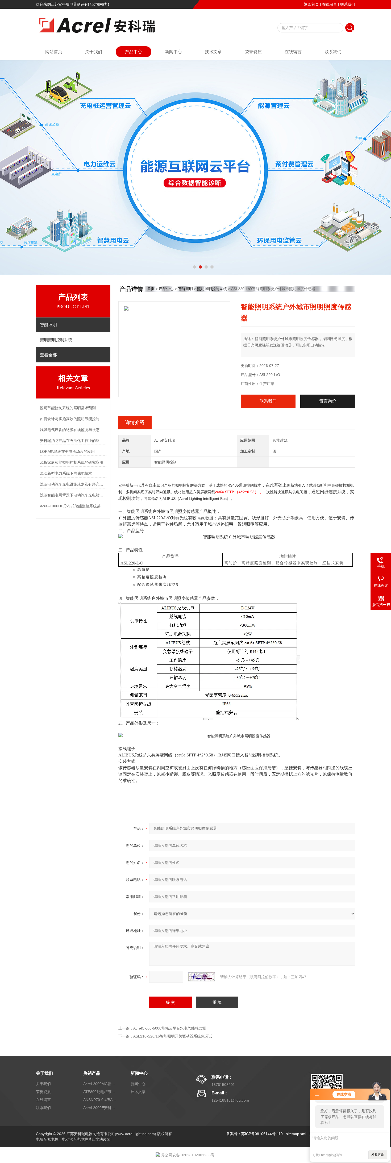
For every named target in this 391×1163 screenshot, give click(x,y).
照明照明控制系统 (56, 340)
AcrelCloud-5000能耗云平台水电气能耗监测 (169, 1028)
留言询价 (327, 401)
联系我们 (347, 4)
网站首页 (53, 51)
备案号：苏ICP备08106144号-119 (254, 1134)
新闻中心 (173, 51)
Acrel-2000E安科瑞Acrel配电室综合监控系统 (100, 1108)
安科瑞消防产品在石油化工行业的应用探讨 (73, 440)
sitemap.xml (296, 1134)
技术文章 (213, 51)
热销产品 (91, 1073)
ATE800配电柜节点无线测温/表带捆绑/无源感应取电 (100, 1092)
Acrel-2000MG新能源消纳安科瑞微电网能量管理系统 (100, 1084)
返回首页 (311, 4)
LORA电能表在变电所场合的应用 (67, 451)
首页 (151, 289)
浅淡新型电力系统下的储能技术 (66, 473)
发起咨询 (377, 1155)
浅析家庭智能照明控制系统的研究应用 (71, 462)
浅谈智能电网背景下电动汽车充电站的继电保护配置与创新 (73, 495)
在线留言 (329, 4)
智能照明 (185, 289)
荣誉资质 (253, 51)
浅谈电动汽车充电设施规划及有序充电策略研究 (73, 484)
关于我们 (93, 51)
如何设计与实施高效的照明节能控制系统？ (73, 419)
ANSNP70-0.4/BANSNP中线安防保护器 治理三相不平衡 (100, 1100)
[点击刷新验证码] (201, 976)
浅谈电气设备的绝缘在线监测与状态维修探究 (73, 430)
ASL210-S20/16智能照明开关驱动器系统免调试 (172, 1036)
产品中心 (133, 51)
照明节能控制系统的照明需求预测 (68, 408)
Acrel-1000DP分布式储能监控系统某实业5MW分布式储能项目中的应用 (73, 506)
